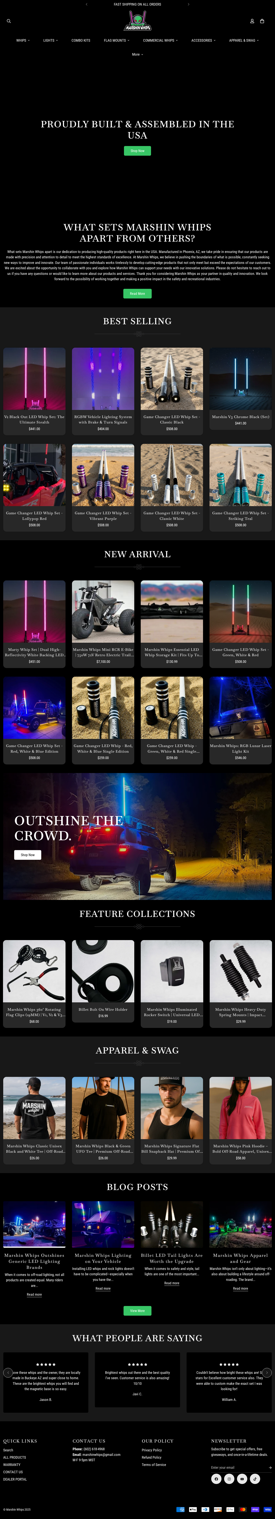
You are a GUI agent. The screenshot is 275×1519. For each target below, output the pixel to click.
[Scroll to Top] (267, 1496)
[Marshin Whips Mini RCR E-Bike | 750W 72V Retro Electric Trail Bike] (103, 611)
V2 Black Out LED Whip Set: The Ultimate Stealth (34, 419)
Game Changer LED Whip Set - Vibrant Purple (103, 516)
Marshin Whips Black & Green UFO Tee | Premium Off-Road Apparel (103, 1149)
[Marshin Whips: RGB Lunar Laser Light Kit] (240, 708)
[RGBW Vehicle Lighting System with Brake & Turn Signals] (103, 379)
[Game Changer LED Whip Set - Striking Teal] (240, 475)
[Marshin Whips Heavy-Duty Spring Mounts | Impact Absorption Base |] (241, 971)
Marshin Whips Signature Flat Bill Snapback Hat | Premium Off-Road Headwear (172, 1149)
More (136, 54)
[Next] (188, 4)
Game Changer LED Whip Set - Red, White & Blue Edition (34, 748)
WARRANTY (11, 1465)
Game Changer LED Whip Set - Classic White (172, 516)
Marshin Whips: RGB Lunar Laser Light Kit (241, 748)
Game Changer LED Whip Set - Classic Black (172, 419)
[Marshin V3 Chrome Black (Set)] (240, 379)
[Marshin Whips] (137, 21)
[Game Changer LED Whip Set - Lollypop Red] (34, 475)
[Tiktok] (255, 1479)
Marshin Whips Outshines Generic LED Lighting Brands (34, 1261)
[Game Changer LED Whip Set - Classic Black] (172, 379)
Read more (34, 1294)
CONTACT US (13, 1472)
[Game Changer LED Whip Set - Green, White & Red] (240, 611)
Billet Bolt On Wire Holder (103, 1009)
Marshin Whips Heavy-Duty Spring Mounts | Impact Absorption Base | (240, 1012)
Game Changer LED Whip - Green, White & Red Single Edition (172, 748)
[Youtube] (242, 1479)
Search (8, 1450)
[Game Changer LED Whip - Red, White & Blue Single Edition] (103, 708)
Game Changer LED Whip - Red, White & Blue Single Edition (103, 748)
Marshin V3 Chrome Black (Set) (240, 416)
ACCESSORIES (201, 40)
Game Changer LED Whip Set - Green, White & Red (240, 652)
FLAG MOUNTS (115, 40)
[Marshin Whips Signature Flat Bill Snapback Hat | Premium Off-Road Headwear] (172, 1108)
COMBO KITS (81, 40)
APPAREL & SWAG (242, 40)
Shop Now (137, 151)
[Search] (8, 21)
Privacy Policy (152, 1450)
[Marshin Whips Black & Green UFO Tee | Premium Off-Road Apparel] (103, 1108)
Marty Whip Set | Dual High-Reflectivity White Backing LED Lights (34, 652)
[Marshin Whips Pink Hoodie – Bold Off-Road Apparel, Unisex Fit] (240, 1108)
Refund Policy (151, 1457)
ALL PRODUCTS (14, 1457)
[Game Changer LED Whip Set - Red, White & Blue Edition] (34, 708)
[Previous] (86, 4)
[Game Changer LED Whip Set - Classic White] (172, 475)
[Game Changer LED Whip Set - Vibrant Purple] (103, 475)
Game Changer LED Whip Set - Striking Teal (240, 516)
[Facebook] (216, 1479)
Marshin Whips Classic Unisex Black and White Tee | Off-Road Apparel (34, 1149)
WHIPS (21, 40)
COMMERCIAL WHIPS (158, 40)
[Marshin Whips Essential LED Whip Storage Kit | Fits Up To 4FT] (172, 611)
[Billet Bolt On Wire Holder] (103, 971)
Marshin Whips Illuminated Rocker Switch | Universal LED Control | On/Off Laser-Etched (172, 1012)
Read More (137, 294)
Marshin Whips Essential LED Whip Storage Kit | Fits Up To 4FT (172, 652)
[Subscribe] (267, 1468)
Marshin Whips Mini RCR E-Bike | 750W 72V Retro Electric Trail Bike (103, 652)
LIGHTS (48, 40)
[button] (262, 21)
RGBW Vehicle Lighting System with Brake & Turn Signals (103, 419)
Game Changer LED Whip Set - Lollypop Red (34, 516)
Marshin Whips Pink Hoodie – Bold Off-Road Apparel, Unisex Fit (240, 1149)
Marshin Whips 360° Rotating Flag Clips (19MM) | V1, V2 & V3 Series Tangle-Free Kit (34, 1012)
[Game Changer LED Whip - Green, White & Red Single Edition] (172, 708)
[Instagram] (229, 1479)
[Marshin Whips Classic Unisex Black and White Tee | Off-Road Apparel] (34, 1108)
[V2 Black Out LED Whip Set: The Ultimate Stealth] (34, 379)
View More (137, 1311)
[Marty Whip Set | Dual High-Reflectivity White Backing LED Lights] (34, 611)
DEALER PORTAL (15, 1479)
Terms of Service (154, 1465)
